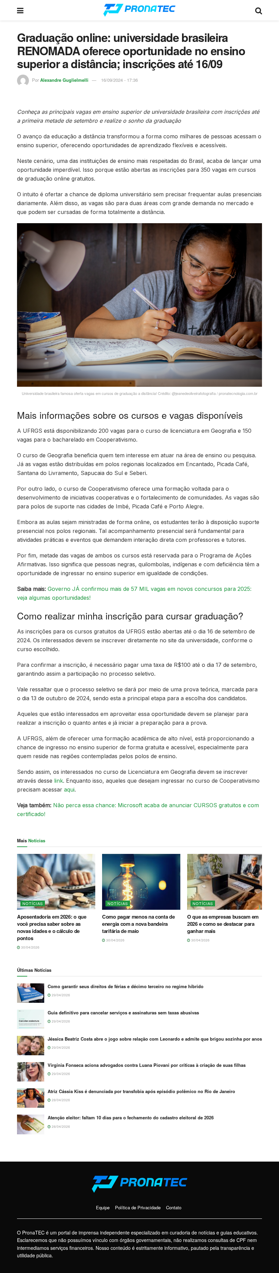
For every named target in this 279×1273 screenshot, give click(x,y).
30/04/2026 (29, 947)
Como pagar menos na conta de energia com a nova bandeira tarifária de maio (138, 924)
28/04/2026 (60, 1100)
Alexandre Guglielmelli (64, 80)
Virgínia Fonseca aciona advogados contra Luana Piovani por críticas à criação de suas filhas (147, 1065)
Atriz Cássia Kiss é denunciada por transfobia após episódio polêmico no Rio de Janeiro (141, 1091)
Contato (173, 1207)
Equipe (103, 1207)
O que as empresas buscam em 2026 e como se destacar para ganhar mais (223, 924)
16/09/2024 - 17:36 (119, 80)
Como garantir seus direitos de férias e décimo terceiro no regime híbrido (125, 986)
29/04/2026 (60, 995)
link (58, 780)
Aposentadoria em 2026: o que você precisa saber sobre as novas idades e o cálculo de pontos (51, 927)
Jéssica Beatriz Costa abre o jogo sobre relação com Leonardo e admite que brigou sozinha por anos (155, 1039)
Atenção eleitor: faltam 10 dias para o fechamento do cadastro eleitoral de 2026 (131, 1117)
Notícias (32, 903)
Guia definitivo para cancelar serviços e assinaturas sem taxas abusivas (123, 1012)
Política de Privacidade (138, 1207)
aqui (69, 789)
